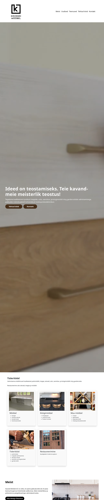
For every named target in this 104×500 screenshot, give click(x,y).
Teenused (66, 11)
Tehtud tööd (76, 11)
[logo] (15, 11)
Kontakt (85, 11)
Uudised (57, 11)
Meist (51, 11)
